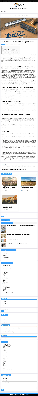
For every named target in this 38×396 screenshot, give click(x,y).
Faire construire (5, 359)
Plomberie (4, 367)
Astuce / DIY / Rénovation (6, 346)
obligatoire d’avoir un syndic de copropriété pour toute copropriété (12, 66)
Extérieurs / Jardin (5, 282)
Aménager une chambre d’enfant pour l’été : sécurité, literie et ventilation (18, 234)
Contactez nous (5, 305)
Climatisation (5, 277)
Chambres (4, 274)
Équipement (4, 271)
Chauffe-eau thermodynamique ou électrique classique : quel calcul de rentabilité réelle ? (21, 225)
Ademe (4, 259)
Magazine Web (5, 255)
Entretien (4, 281)
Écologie (4, 270)
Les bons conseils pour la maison (18, 8)
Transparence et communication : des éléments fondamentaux (10, 50)
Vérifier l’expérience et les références (7, 51)
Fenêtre (4, 266)
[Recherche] (5, 11)
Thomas (8, 44)
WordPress (18, 394)
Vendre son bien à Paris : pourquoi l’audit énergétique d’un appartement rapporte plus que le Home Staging (9, 188)
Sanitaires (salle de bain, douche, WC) (8, 292)
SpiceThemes (26, 394)
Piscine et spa (5, 284)
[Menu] (2, 11)
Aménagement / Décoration (6, 265)
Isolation (4, 290)
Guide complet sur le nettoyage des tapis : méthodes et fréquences (14, 169)
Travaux (4, 295)
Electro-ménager (6, 272)
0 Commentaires (18, 44)
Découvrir (4, 280)
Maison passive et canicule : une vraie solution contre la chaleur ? (17, 229)
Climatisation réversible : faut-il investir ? (13, 239)
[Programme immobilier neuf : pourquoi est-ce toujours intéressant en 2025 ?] (9, 199)
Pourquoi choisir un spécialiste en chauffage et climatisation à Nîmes (17, 243)
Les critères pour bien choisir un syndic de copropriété (9, 49)
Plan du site (4, 301)
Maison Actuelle (5, 253)
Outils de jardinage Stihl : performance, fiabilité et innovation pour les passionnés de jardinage (18, 166)
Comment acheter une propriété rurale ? (27, 188)
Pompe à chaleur (6, 278)
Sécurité (5, 273)
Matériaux (4, 291)
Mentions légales (5, 303)
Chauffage (4, 275)
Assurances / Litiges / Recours (7, 345)
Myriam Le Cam (6, 204)
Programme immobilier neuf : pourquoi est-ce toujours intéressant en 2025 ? (8, 207)
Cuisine (4, 279)
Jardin (4, 283)
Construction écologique (7, 287)
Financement (4, 288)
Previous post (4, 164)
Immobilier (3, 44)
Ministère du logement (6, 257)
